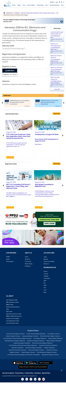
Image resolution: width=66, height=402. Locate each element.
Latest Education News (12, 323)
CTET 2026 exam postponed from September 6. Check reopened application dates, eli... (16, 144)
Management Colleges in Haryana (50, 354)
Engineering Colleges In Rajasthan (22, 343)
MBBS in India (9, 304)
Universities (47, 278)
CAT (45, 287)
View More (57, 113)
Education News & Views (54, 5)
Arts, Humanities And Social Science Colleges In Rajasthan (23, 345)
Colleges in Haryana (14, 352)
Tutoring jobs (9, 261)
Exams (24, 5)
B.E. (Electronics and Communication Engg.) (13, 48)
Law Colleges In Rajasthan (39, 338)
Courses (13, 5)
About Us (27, 259)
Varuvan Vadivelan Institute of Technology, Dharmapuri (38, 13)
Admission (9, 13)
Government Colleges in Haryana (36, 350)
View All (60, 96)
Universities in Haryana (51, 350)
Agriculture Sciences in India (13, 314)
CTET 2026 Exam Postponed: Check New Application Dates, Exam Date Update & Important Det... (18, 136)
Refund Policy (46, 373)
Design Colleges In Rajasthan (55, 338)
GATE (45, 285)
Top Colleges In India (11, 300)
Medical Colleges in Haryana (13, 336)
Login (57, 2)
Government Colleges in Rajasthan (33, 347)
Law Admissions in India (12, 320)
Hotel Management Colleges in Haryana (47, 352)
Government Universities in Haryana (17, 350)
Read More (10, 157)
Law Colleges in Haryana (53, 333)
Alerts (47, 5)
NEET (45, 280)
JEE (44, 283)
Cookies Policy (29, 373)
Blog (45, 292)
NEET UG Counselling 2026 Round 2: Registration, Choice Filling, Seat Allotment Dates (18, 186)
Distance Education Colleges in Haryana (50, 336)
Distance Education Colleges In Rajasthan (42, 343)
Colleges (19, 5)
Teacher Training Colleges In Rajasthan (36, 333)
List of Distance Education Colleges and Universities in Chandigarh (23, 354)
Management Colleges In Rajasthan (36, 340)
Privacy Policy (19, 373)
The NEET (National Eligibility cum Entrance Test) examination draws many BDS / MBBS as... (18, 194)
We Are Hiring (28, 263)
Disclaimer (37, 373)
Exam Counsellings (31, 5)
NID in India (9, 311)
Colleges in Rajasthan (49, 347)
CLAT (45, 290)
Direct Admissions (40, 5)
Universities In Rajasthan (17, 347)
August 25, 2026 (11, 132)
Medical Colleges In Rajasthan (53, 340)
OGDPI (8, 256)
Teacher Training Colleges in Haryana (15, 333)
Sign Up (52, 2)
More (62, 5)
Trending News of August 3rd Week (47, 134)
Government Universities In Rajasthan (48, 345)
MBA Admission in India (12, 302)
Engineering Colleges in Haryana (30, 336)
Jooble (8, 259)
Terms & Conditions (8, 373)
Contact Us (28, 261)
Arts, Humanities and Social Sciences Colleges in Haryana (17, 338)
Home (26, 256)
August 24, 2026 (40, 132)
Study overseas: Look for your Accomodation (33, 367)
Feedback (27, 266)
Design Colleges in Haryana (28, 352)
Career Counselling (49, 261)
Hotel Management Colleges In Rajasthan (15, 340)
